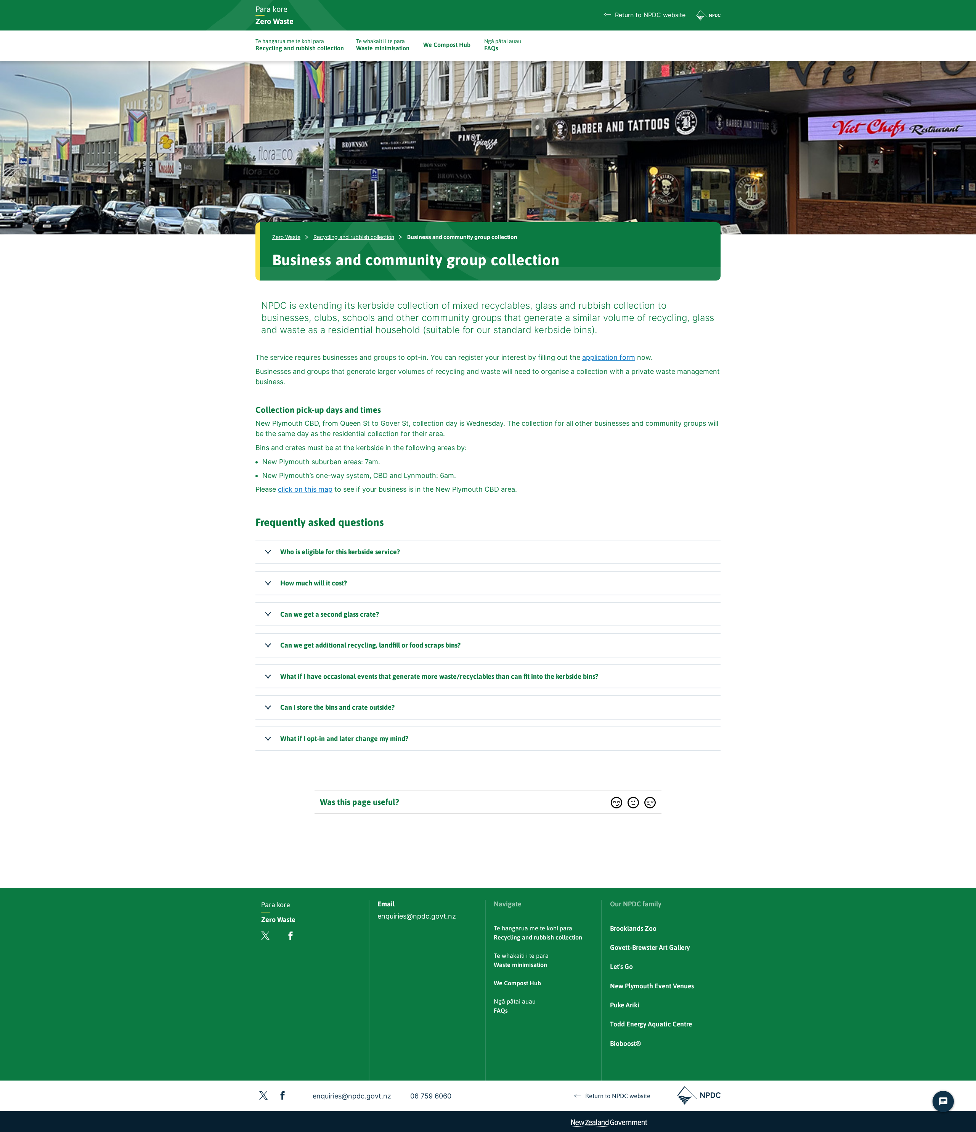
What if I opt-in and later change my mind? (344, 738)
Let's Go (621, 966)
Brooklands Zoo (633, 928)
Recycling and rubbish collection (299, 44)
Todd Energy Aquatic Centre (651, 1024)
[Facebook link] (290, 937)
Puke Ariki (624, 1005)
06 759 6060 (430, 1096)
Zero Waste (286, 237)
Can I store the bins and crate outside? (337, 707)
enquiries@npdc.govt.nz (416, 916)
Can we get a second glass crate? (329, 614)
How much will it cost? (313, 583)
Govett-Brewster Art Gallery (650, 947)
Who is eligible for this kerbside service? (340, 552)
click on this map (305, 489)
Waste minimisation (382, 44)
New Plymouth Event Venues (652, 986)
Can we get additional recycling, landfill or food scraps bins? (370, 645)
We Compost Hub (446, 44)
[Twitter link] (265, 937)
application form (608, 357)
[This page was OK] (633, 802)
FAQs (502, 44)
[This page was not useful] (650, 802)
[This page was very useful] (616, 802)
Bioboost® (625, 1043)
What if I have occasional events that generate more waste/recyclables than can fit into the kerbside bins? (439, 676)
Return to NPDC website (650, 15)
